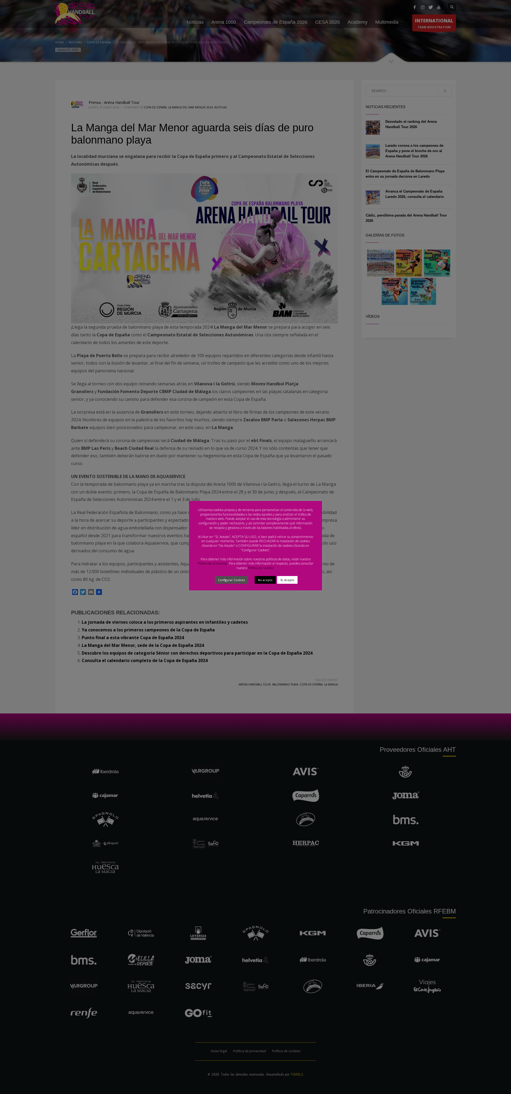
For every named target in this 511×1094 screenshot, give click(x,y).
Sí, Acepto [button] (287, 580)
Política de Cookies (261, 568)
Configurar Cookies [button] (231, 580)
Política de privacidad (212, 563)
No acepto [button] (265, 580)
